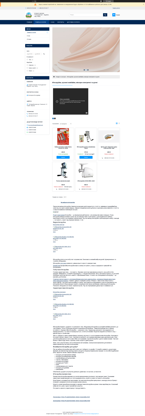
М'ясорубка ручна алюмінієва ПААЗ (86, 147)
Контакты (60, 22)
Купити (63, 157)
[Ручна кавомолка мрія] (63, 170)
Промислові (56, 265)
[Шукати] (105, 14)
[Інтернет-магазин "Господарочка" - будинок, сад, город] (28, 17)
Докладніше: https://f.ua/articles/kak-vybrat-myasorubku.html (71, 397)
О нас (52, 22)
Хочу (54, 232)
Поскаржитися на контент (79, 413)
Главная (29, 22)
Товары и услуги (40, 22)
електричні (61, 215)
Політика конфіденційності (92, 413)
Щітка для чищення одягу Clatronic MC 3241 (109, 147)
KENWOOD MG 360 (58, 228)
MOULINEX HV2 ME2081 (59, 238)
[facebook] (53, 118)
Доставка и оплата (73, 22)
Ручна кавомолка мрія (63, 181)
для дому (63, 263)
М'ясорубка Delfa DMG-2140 (86, 181)
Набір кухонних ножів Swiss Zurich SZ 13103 (63, 147)
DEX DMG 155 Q (57, 248)
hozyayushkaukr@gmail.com (35, 125)
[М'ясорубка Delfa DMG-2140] (86, 170)
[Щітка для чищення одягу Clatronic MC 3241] (109, 136)
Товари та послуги (61, 76)
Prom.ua (80, 412)
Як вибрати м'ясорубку (68, 202)
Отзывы (29, 39)
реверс (66, 280)
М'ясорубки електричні (59, 292)
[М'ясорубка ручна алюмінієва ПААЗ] (86, 136)
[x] (55, 118)
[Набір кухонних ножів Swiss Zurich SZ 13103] (63, 136)
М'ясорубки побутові (58, 224)
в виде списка (119, 124)
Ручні (54, 215)
